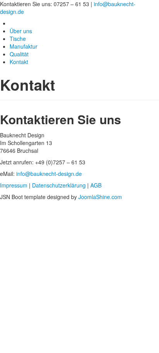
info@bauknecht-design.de (49, 173)
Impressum (13, 185)
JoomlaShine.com (100, 197)
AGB (95, 185)
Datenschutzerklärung (59, 185)
